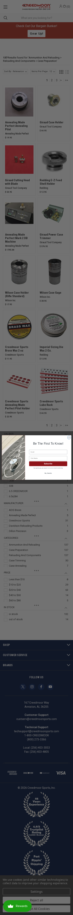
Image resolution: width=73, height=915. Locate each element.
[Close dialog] (68, 437)
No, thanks (48, 473)
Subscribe (48, 464)
